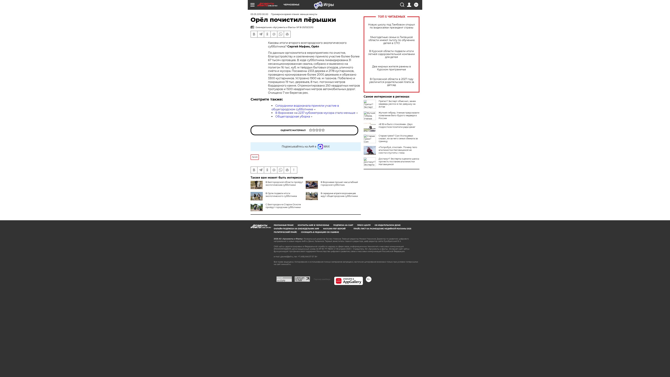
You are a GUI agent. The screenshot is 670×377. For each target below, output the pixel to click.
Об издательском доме (388, 225)
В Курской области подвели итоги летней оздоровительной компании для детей (391, 54)
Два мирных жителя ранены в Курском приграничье (391, 68)
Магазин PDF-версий (334, 229)
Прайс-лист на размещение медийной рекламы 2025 (382, 229)
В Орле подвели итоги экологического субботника (281, 194)
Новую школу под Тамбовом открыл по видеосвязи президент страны (391, 26)
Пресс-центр (364, 225)
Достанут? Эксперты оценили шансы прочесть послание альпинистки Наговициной (399, 161)
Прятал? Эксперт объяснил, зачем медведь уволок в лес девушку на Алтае (397, 104)
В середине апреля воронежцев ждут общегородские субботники (339, 194)
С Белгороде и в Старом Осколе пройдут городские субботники (283, 206)
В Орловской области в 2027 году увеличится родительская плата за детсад (391, 82)
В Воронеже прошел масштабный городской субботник (339, 183)
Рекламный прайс (284, 225)
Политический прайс (285, 232)
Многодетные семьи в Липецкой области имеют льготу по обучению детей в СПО (391, 40)
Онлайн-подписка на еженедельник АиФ (296, 229)
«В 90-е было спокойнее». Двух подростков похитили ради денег (397, 125)
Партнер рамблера (322, 279)
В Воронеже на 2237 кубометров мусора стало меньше (315, 112)
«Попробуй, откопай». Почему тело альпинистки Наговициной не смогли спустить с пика (398, 150)
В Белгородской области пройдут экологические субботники (284, 183)
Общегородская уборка (292, 116)
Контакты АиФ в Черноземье (313, 225)
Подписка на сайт (343, 225)
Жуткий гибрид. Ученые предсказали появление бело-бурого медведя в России (399, 115)
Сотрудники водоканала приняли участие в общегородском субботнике (305, 107)
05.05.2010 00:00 (259, 14)
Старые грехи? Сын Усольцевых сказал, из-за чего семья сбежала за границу (398, 138)
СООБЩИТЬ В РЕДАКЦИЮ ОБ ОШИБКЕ (320, 232)
